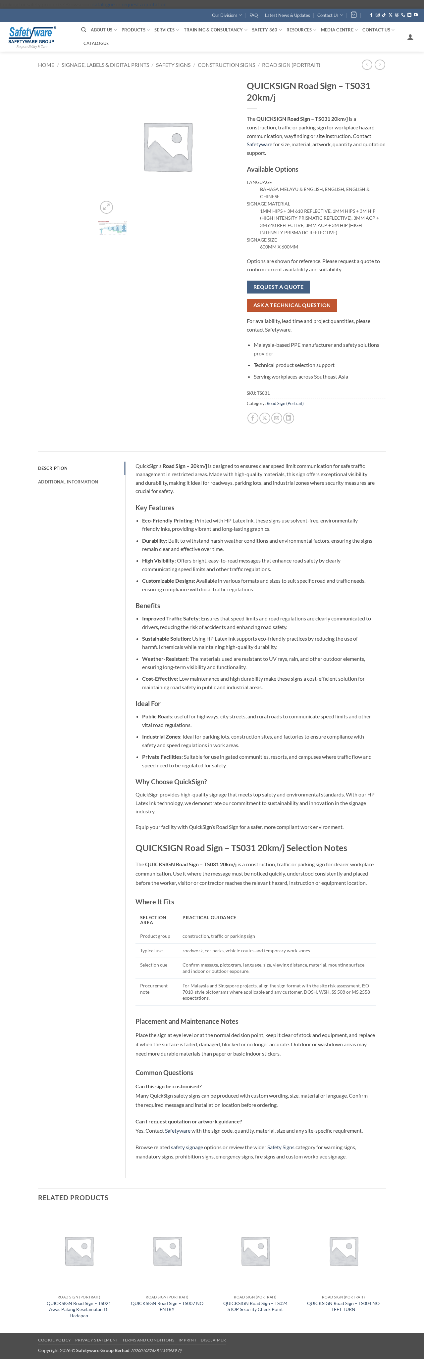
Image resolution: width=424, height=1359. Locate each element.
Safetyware (259, 144)
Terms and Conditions (148, 1339)
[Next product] (367, 65)
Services (164, 29)
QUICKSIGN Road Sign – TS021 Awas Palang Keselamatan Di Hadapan (79, 1309)
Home (46, 65)
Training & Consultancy (213, 29)
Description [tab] (53, 468)
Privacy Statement (96, 1339)
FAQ (253, 15)
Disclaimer (213, 1339)
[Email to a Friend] (276, 418)
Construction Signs (226, 65)
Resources (299, 29)
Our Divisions (225, 15)
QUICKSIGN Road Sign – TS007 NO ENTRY (167, 1306)
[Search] (83, 29)
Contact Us (328, 15)
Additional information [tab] (68, 481)
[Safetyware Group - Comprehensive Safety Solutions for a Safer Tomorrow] (38, 37)
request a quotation (144, 4)
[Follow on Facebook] (371, 15)
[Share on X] (264, 418)
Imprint (187, 1339)
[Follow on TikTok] (384, 15)
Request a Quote (278, 287)
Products (133, 29)
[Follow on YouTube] (416, 15)
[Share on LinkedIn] (288, 418)
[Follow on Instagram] (378, 15)
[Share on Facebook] (252, 418)
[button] (410, 36)
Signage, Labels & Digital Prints (105, 65)
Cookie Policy (54, 1339)
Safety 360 (265, 29)
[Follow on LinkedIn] (409, 15)
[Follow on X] (391, 15)
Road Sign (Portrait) (291, 65)
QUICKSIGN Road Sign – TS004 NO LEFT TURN (343, 1306)
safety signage (187, 1147)
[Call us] (403, 15)
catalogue (103, 4)
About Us (101, 29)
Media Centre (337, 29)
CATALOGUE (96, 43)
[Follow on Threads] (397, 15)
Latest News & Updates (287, 15)
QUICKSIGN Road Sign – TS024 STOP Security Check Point (255, 1306)
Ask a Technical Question (292, 305)
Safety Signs (173, 65)
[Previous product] (380, 65)
